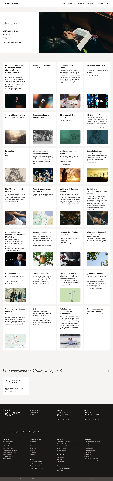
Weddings (60, 470)
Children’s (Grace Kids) (9, 452)
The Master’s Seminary (91, 458)
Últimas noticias (10, 30)
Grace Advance (61, 450)
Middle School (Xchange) (10, 450)
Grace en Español (10, 3)
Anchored (33, 441)
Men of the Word (8, 441)
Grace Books (88, 444)
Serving (59, 459)
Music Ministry (7, 458)
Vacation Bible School (36, 468)
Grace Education (89, 448)
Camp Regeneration (36, 461)
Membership (61, 457)
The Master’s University (91, 461)
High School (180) (8, 448)
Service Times (34, 410)
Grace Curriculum (89, 446)
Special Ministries (8, 456)
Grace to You (88, 456)
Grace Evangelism (89, 450)
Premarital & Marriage (63, 468)
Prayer (59, 466)
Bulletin (32, 414)
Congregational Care (63, 464)
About (14, 432)
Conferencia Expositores (37, 464)
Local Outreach (61, 448)
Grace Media (88, 454)
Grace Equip (88, 452)
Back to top (87, 479)
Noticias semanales (12, 41)
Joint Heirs (33, 450)
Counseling (60, 461)
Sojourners (33, 452)
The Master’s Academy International (67, 444)
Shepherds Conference (37, 466)
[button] (95, 371)
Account (46, 432)
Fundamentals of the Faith (92, 441)
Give (35, 432)
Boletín (6, 38)
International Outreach (63, 441)
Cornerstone (33, 446)
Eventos (6, 34)
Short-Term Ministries (63, 446)
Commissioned (34, 444)
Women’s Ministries (8, 444)
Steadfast (32, 454)
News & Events (28, 432)
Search (40, 432)
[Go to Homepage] (11, 413)
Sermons (20, 432)
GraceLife (33, 448)
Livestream (33, 412)
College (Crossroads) (9, 446)
